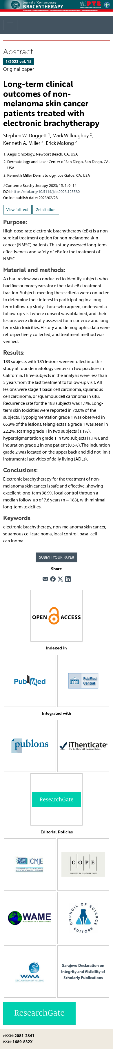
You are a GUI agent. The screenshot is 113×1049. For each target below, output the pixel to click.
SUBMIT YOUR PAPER (56, 557)
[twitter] (60, 579)
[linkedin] (68, 579)
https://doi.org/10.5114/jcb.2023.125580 (45, 191)
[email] (45, 579)
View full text (17, 209)
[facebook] (53, 579)
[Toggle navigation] (10, 25)
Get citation (46, 209)
